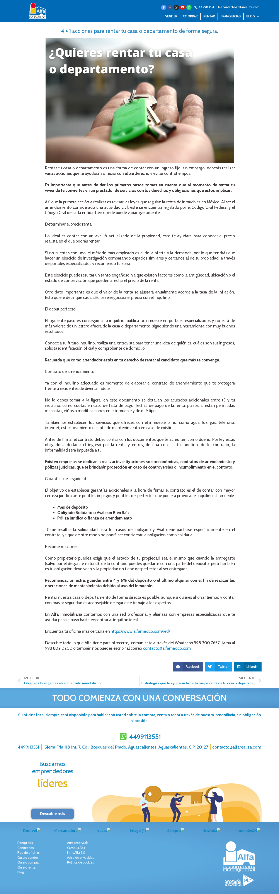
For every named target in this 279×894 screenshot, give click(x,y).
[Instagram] (176, 7)
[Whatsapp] (189, 7)
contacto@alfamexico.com (167, 648)
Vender (171, 16)
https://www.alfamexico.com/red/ (140, 631)
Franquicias (231, 16)
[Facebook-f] (170, 7)
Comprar (190, 16)
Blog (250, 16)
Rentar (209, 16)
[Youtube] (182, 7)
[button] (188, 666)
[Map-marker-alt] (163, 7)
